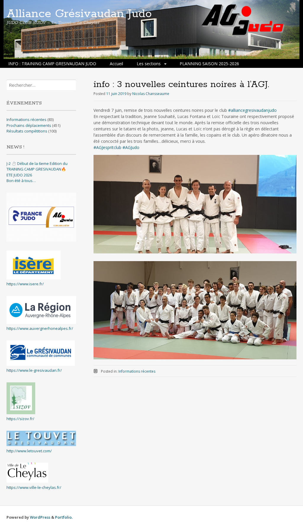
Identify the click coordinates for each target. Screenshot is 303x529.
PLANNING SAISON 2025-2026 (209, 63)
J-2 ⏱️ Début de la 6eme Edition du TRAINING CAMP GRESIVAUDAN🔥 (37, 166)
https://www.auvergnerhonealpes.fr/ (40, 328)
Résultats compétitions (27, 131)
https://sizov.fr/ (20, 418)
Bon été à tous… (21, 180)
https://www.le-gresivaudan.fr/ (34, 370)
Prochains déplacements (29, 125)
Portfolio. (63, 517)
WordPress (40, 517)
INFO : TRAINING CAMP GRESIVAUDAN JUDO (52, 63)
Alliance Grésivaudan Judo (79, 13)
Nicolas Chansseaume (150, 93)
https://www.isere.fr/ (25, 283)
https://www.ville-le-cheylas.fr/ (34, 487)
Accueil (116, 63)
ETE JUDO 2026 (19, 175)
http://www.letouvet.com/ (29, 450)
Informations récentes (136, 371)
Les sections (149, 63)
